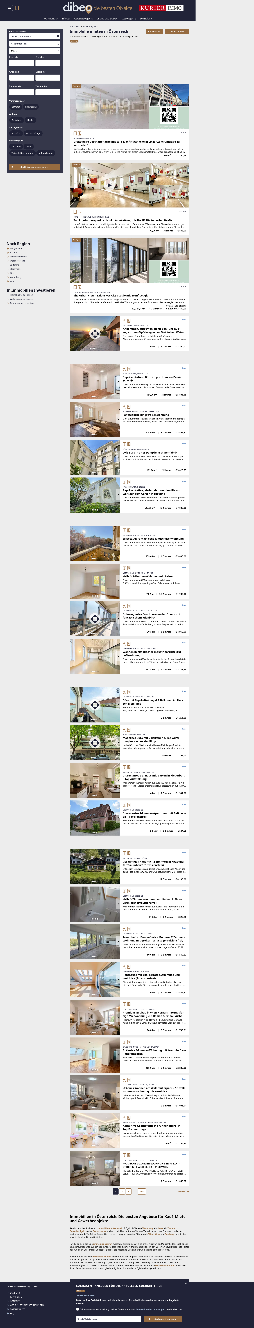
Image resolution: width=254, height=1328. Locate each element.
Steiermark (15, 269)
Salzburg (14, 265)
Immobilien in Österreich (111, 1228)
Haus (160, 1228)
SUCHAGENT (155, 31)
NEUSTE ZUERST (177, 31)
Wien (12, 281)
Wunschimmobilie (164, 1265)
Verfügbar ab (16, 127)
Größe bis (40, 71)
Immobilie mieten (101, 1256)
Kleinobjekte (128, 18)
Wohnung (147, 1228)
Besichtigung (16, 140)
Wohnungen (51, 18)
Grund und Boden (107, 18)
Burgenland (16, 248)
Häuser (66, 18)
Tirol (12, 273)
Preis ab (13, 57)
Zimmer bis (41, 86)
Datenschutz (17, 1309)
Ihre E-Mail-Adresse (84, 1314)
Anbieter (13, 114)
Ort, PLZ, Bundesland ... (18, 31)
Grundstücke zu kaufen (22, 303)
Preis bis (39, 57)
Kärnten (14, 252)
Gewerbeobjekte (83, 18)
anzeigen (35, 167)
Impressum (16, 1297)
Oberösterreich (18, 260)
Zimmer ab (15, 86)
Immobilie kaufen (102, 1243)
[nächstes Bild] (118, 333)
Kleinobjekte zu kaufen (21, 295)
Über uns (15, 1293)
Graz (157, 1234)
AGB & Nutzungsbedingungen (27, 1305)
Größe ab (14, 71)
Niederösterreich (18, 256)
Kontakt (15, 1301)
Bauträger (146, 18)
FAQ (12, 1313)
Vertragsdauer (16, 100)
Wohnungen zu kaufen (21, 299)
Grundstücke (99, 1231)
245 (142, 1191)
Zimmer (171, 1228)
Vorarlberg (15, 277)
